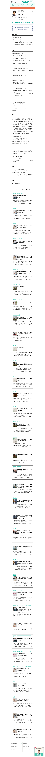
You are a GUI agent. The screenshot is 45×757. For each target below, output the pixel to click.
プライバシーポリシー (28, 749)
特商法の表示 (14, 746)
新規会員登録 (25, 1)
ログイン (31, 1)
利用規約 (25, 743)
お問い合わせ (26, 746)
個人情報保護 (14, 743)
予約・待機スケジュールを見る (22, 22)
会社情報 (13, 749)
